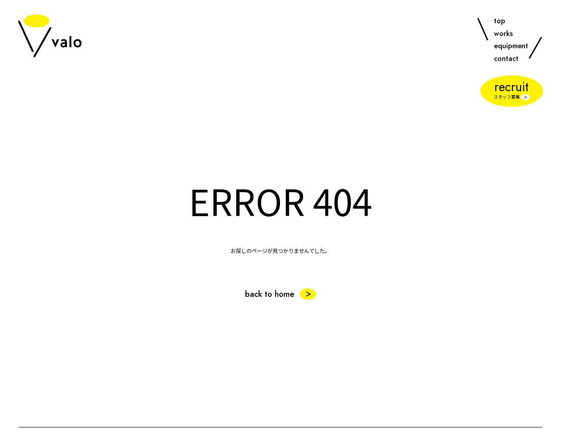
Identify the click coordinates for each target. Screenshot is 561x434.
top (499, 20)
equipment (511, 45)
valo (50, 35)
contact (506, 58)
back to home (270, 293)
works (503, 33)
